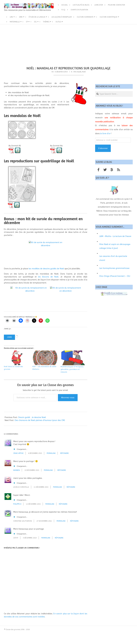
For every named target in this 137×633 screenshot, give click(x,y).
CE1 (35, 22)
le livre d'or (105, 133)
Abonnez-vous (67, 397)
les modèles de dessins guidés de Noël (46, 268)
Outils (58, 22)
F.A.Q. (63, 10)
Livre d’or (98, 5)
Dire (21, 17)
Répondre (64, 453)
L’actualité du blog (81, 5)
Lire (11, 17)
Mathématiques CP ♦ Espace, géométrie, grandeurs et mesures (72, 369)
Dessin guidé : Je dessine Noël (32, 417)
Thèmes (46, 22)
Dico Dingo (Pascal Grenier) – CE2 (114, 276)
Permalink (51, 453)
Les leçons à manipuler (62, 17)
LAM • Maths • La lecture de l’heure (115, 236)
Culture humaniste (85, 17)
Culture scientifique (108, 17)
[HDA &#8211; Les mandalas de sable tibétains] (45, 358)
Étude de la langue (37, 17)
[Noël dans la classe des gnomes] (17, 358)
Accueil (64, 5)
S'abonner (103, 148)
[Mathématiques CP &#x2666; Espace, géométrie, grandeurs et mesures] (73, 358)
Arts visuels (77, 72)
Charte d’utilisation (79, 10)
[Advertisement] (68, 44)
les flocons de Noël (48, 276)
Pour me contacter (116, 5)
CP (27, 22)
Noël (83, 72)
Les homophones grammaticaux (114, 268)
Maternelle (15, 22)
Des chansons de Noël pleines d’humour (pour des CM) (40, 420)
